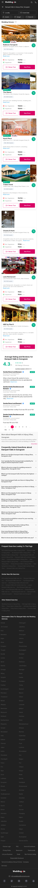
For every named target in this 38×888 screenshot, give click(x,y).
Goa (20, 755)
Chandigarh (4, 759)
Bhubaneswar (23, 786)
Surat (2, 774)
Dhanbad (21, 654)
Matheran (22, 662)
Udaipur (21, 767)
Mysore (21, 693)
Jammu (21, 638)
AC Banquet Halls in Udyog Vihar (21, 552)
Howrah (21, 809)
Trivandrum (4, 697)
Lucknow (21, 747)
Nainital (3, 665)
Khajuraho (4, 724)
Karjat (20, 673)
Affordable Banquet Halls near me (12, 578)
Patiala (21, 677)
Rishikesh (3, 716)
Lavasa (3, 658)
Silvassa (21, 728)
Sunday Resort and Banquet (12, 372)
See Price (27, 67)
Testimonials (31, 850)
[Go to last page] (12, 429)
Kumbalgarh (22, 650)
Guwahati (3, 798)
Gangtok (3, 677)
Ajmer (2, 662)
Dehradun (3, 813)
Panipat (3, 840)
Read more (6, 56)
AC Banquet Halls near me (13, 580)
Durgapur (3, 646)
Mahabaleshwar (23, 724)
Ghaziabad (4, 755)
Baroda (21, 778)
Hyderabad (22, 735)
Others (21, 697)
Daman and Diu (23, 840)
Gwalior (21, 821)
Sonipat (3, 728)
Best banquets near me (18, 591)
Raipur (3, 817)
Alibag (2, 673)
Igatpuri (21, 708)
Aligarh (21, 642)
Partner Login (7, 846)
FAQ (17, 846)
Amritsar (21, 790)
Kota (2, 630)
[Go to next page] (9, 429)
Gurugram (4, 782)
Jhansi (21, 712)
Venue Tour (12, 67)
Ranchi (3, 805)
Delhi (2, 735)
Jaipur (2, 747)
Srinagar (3, 669)
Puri (20, 763)
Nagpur (21, 759)
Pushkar (3, 685)
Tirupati (3, 650)
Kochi (20, 805)
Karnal (2, 809)
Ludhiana (3, 778)
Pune (20, 743)
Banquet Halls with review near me (16, 585)
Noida (20, 774)
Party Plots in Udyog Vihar (18, 608)
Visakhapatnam (5, 794)
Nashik (21, 794)
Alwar (2, 642)
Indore (2, 751)
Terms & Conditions (29, 846)
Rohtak (3, 623)
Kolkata (3, 739)
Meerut (3, 802)
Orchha (21, 658)
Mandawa (4, 634)
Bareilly (3, 654)
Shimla (3, 829)
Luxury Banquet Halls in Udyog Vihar (17, 559)
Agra (2, 770)
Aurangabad (22, 837)
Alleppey (3, 704)
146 (5, 430)
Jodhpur (21, 802)
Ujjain (2, 837)
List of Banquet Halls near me (14, 589)
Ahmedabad (22, 751)
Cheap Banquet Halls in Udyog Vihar (21, 564)
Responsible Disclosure (17, 858)
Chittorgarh (22, 623)
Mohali (3, 700)
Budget (19, 17)
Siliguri (21, 829)
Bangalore (22, 739)
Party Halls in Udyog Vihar (14, 606)
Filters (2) (30, 17)
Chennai (3, 743)
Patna (2, 763)
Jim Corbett (4, 627)
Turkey (21, 685)
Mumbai (21, 732)
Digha (2, 638)
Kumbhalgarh (5, 689)
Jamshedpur (22, 665)
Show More (34, 444)
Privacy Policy (7, 850)
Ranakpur (22, 681)
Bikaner (21, 700)
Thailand (3, 681)
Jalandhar (4, 821)
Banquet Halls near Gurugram (22, 594)
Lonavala (21, 704)
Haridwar (21, 716)
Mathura (21, 630)
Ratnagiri (21, 669)
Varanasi (3, 790)
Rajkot (21, 817)
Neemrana (4, 708)
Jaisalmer (22, 627)
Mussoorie (4, 712)
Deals (18, 854)
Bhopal (3, 786)
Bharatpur (4, 693)
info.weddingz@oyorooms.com (20, 876)
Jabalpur (3, 825)
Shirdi (20, 720)
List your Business (7, 854)
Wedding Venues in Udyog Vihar (11, 604)
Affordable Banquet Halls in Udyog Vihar (13, 550)
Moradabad (4, 732)
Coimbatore (22, 825)
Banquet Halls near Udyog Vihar (16, 568)
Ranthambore (5, 720)
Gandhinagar (4, 833)
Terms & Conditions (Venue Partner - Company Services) (15, 863)
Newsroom (19, 850)
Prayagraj (22, 813)
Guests (7, 17)
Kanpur (21, 770)
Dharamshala (23, 646)
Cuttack (21, 833)
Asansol (21, 689)
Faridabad (22, 782)
